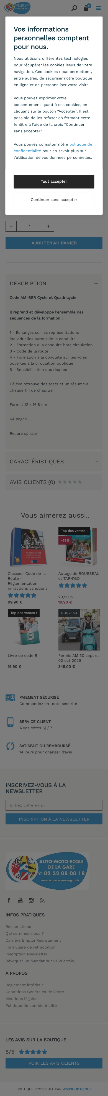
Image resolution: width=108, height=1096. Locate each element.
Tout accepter (54, 181)
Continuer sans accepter (54, 200)
